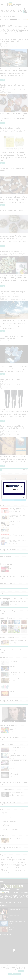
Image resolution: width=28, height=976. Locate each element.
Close (24, 497)
